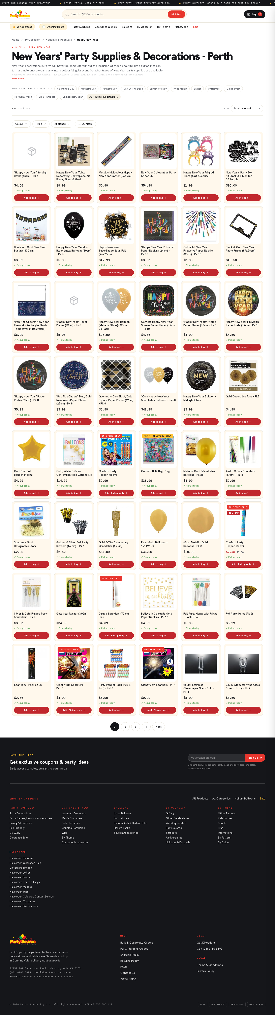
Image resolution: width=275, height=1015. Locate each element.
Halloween (181, 27)
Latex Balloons (122, 813)
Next (158, 726)
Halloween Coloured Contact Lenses (32, 896)
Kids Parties (225, 818)
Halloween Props (20, 877)
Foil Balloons (121, 818)
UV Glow (15, 832)
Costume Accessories (75, 842)
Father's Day (110, 88)
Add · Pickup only (114, 493)
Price (39, 124)
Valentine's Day (65, 88)
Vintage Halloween (21, 868)
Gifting (170, 813)
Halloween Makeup (21, 887)
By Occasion (144, 27)
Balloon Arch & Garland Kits (130, 823)
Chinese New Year (72, 96)
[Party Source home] (20, 14)
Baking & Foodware (21, 823)
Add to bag (30, 197)
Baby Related (174, 828)
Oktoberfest (233, 88)
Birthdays (171, 832)
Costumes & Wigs (106, 27)
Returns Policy (129, 960)
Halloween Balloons (21, 858)
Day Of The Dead (133, 88)
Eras (220, 828)
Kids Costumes (71, 823)
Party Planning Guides (134, 948)
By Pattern (224, 837)
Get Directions (206, 942)
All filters (87, 124)
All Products (200, 798)
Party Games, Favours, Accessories (31, 818)
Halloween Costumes (22, 901)
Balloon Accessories (126, 832)
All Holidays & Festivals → (103, 96)
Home (15, 39)
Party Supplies (81, 27)
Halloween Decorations (24, 906)
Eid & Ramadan (47, 96)
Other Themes (227, 813)
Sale (195, 27)
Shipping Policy (129, 954)
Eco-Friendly (17, 828)
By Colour (224, 842)
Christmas (214, 88)
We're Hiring (128, 979)
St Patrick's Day (158, 88)
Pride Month (180, 88)
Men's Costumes (72, 818)
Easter (197, 88)
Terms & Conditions (210, 965)
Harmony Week (23, 96)
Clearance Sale (19, 837)
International (225, 832)
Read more (18, 78)
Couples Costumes (73, 828)
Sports (222, 823)
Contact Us (127, 973)
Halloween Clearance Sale (25, 863)
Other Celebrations (177, 818)
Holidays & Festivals (59, 39)
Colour (19, 124)
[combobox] (118, 14)
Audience (60, 124)
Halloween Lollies (20, 872)
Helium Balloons (245, 798)
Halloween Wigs (19, 891)
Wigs (64, 832)
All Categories (221, 798)
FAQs (123, 967)
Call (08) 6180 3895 (209, 948)
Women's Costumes (74, 813)
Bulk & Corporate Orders (136, 942)
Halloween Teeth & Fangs (25, 882)
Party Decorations (20, 813)
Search (176, 14)
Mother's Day (88, 88)
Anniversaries (174, 837)
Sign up (253, 757)
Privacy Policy (205, 971)
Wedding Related (176, 823)
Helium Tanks (122, 828)
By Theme (163, 27)
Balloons (127, 27)
